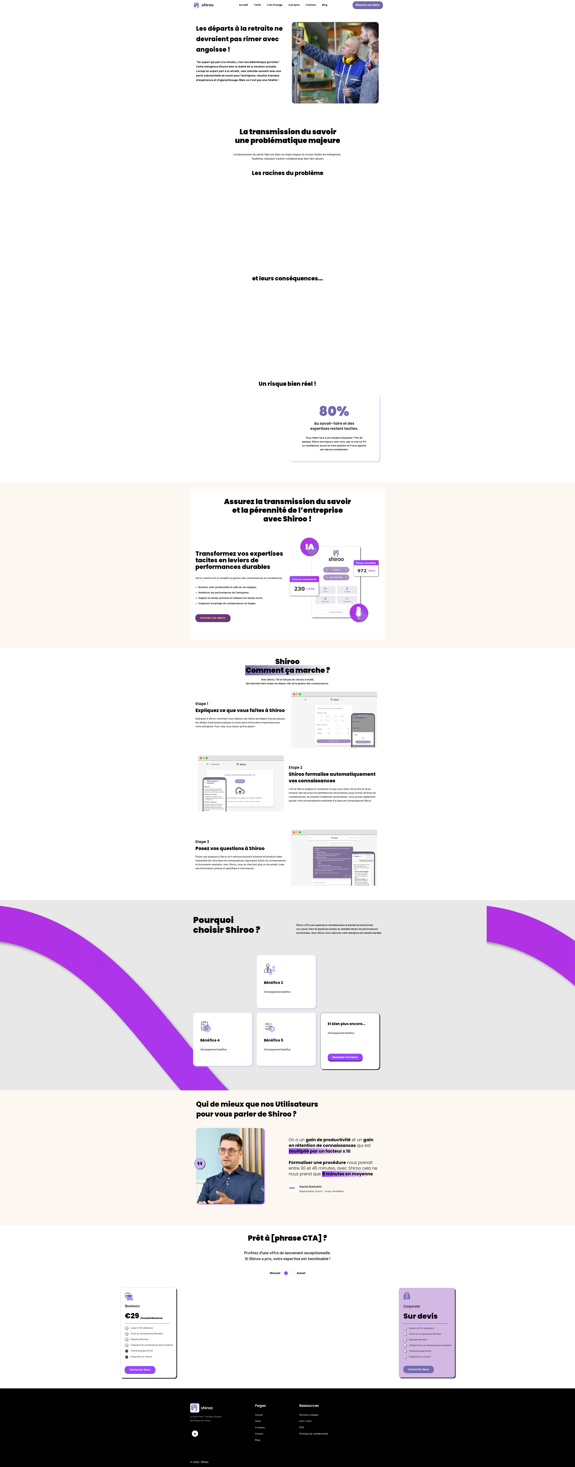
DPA (301, 1427)
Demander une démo (345, 1057)
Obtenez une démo (212, 618)
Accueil (243, 5)
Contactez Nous (140, 1369)
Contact (311, 5)
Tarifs (257, 5)
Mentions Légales (308, 1415)
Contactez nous (418, 1369)
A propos (294, 5)
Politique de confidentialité (313, 1433)
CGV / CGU (305, 1421)
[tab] (287, 1273)
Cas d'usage (274, 5)
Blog (324, 5)
